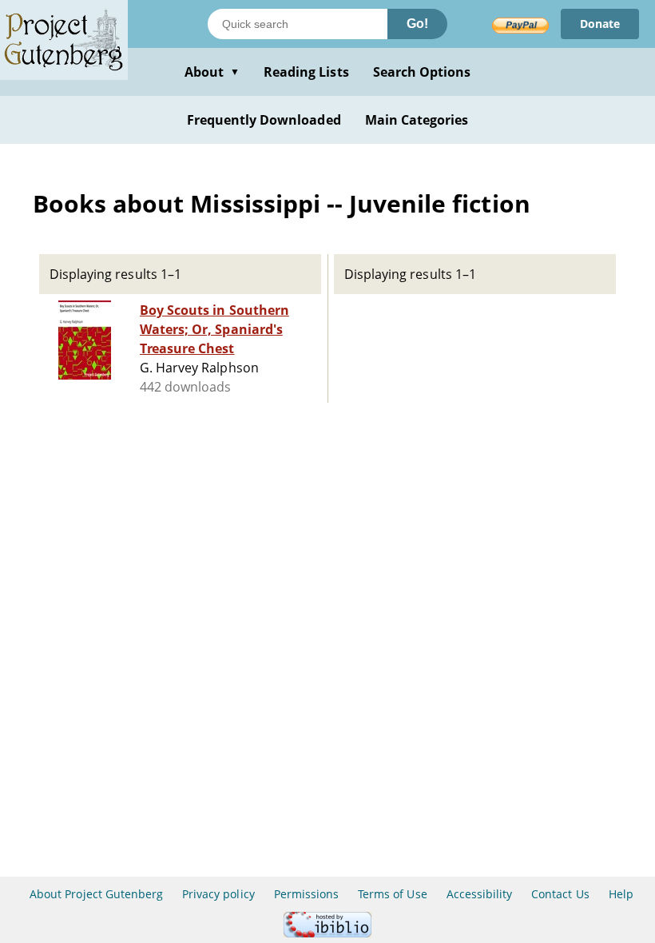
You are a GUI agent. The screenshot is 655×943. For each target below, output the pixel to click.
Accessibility (480, 893)
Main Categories (417, 120)
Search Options (422, 72)
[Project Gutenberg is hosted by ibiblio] (327, 933)
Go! (417, 23)
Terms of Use (392, 893)
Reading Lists (306, 72)
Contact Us (560, 893)
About (212, 72)
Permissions (306, 893)
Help (621, 893)
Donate (600, 23)
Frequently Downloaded (264, 120)
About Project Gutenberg (96, 893)
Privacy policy (218, 893)
